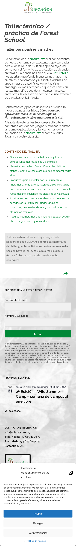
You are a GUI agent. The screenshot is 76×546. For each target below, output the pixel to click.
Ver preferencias (38, 532)
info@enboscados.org (59, 362)
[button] (70, 472)
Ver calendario (13, 411)
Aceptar (38, 513)
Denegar (38, 523)
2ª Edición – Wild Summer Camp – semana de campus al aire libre (42, 396)
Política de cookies (36, 541)
